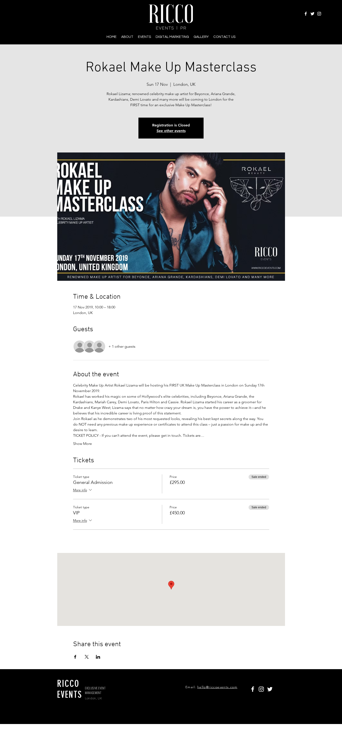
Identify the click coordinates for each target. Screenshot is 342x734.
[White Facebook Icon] (305, 13)
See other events (171, 131)
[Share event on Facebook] (75, 657)
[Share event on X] (86, 657)
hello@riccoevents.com (217, 687)
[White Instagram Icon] (319, 13)
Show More (82, 443)
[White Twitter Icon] (312, 13)
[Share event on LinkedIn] (98, 657)
